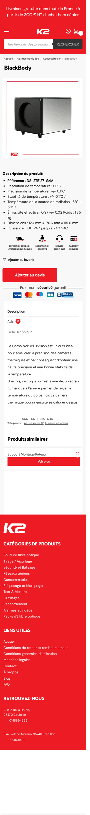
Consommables (16, 579)
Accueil (8, 58)
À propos (11, 672)
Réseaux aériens (17, 573)
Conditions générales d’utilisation (30, 653)
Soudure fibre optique (21, 555)
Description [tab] (16, 311)
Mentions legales (17, 659)
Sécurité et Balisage (19, 567)
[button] (76, 31)
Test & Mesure (15, 591)
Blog (7, 678)
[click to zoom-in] (42, 118)
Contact (10, 666)
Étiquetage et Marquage (23, 585)
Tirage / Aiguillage (18, 561)
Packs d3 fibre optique (22, 616)
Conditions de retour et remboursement (36, 647)
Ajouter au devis (30, 275)
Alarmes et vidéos (28, 58)
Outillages (12, 598)
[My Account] (68, 31)
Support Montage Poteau (27, 454)
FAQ (7, 684)
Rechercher (68, 44)
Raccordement (15, 604)
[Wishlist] (77, 453)
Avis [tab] (13, 321)
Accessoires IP (51, 58)
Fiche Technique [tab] (20, 332)
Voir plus (44, 462)
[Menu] (11, 31)
